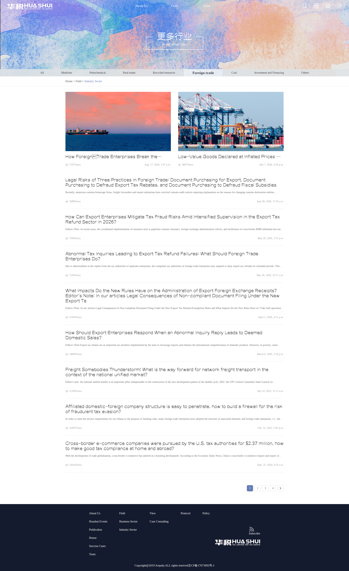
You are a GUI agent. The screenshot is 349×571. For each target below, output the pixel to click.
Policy (206, 513)
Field (174, 6)
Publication (95, 529)
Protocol (185, 513)
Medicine (66, 72)
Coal (234, 72)
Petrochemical (97, 72)
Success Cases (97, 546)
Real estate (129, 72)
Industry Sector (128, 529)
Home (69, 81)
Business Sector (128, 521)
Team (92, 554)
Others (305, 72)
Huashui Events (98, 521)
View (206, 6)
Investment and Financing (269, 72)
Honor (93, 537)
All (42, 72)
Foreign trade (203, 73)
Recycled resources (164, 72)
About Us (141, 6)
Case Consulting (159, 521)
